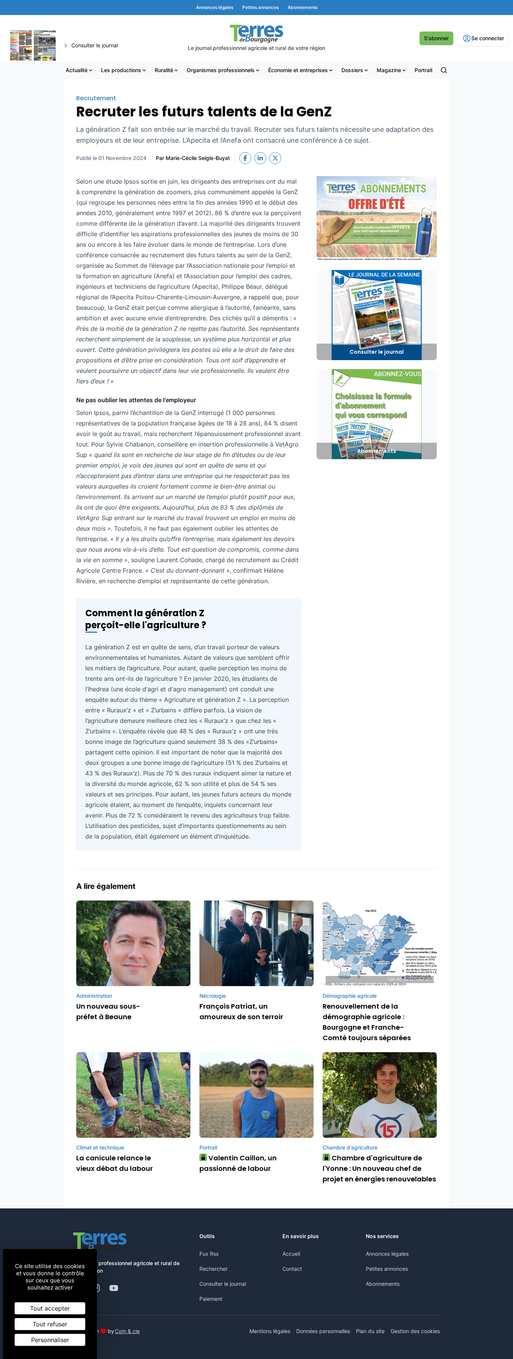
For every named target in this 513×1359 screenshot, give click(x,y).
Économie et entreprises (298, 70)
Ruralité (164, 70)
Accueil (291, 1253)
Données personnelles (323, 1331)
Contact (292, 1268)
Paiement (210, 1299)
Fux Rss (209, 1253)
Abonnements (383, 1284)
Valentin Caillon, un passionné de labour (238, 1163)
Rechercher (213, 1268)
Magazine (389, 70)
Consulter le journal (222, 1284)
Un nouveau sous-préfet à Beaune (108, 1011)
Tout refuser (50, 1324)
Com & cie (127, 1330)
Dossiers (352, 70)
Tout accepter (50, 1308)
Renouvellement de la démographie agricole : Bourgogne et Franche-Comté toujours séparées (367, 1022)
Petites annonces (387, 1268)
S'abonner (436, 38)
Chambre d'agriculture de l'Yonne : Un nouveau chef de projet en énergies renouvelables (379, 1168)
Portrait (424, 70)
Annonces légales (387, 1253)
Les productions (121, 70)
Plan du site (370, 1331)
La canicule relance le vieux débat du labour (114, 1163)
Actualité (77, 70)
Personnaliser (50, 1340)
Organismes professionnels (221, 70)
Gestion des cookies (415, 1331)
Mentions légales (269, 1331)
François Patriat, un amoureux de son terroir (241, 1011)
